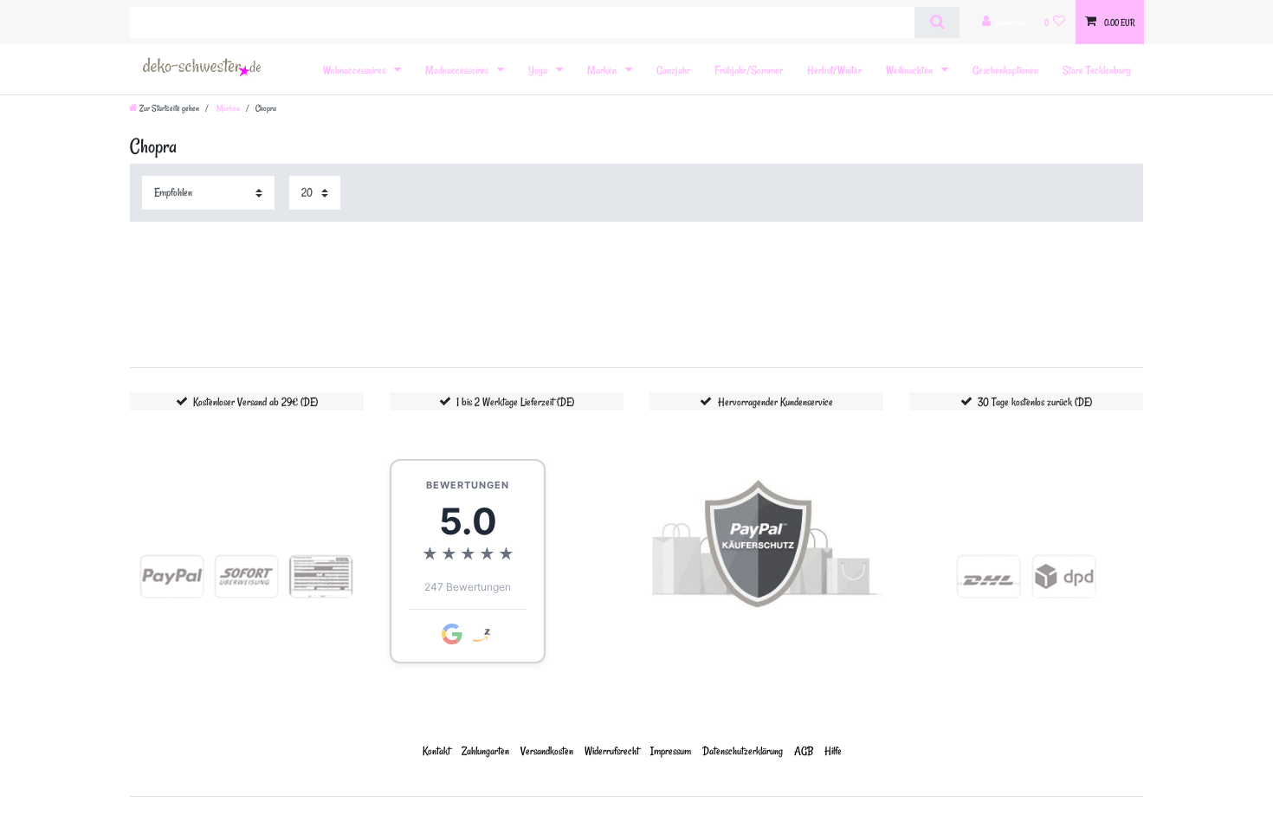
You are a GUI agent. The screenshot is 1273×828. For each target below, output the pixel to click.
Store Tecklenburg (1097, 69)
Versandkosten (546, 750)
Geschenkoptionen (1005, 69)
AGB (803, 750)
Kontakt (436, 750)
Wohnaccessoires (355, 69)
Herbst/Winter (834, 69)
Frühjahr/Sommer (748, 69)
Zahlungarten (485, 750)
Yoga (539, 69)
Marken (603, 69)
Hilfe (833, 750)
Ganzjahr (673, 69)
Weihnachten (910, 69)
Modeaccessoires (458, 69)
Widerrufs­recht (612, 750)
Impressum (670, 750)
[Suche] (936, 22)
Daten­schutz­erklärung (742, 750)
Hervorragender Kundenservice (775, 401)
